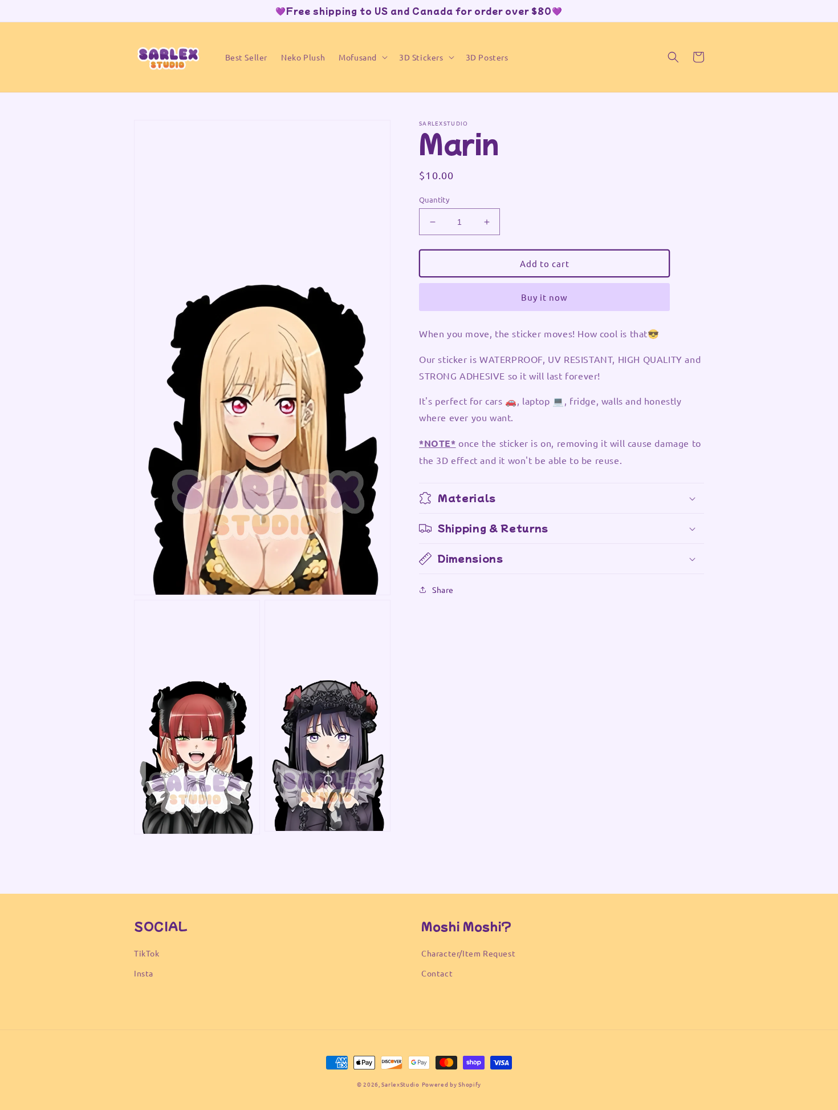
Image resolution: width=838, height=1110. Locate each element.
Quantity (434, 199)
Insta (143, 973)
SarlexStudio (400, 1084)
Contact (437, 973)
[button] (362, 57)
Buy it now (544, 297)
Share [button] (443, 589)
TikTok (147, 953)
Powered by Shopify (452, 1084)
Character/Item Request (468, 953)
